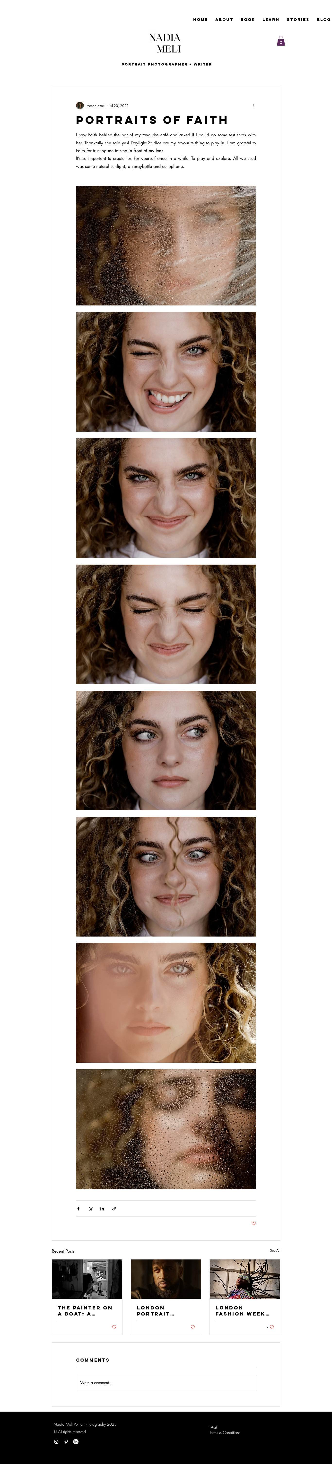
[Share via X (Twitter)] (90, 1208)
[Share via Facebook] (78, 1208)
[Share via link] (114, 1208)
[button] (281, 41)
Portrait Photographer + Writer (166, 64)
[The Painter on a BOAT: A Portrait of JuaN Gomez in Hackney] (87, 1279)
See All (275, 1250)
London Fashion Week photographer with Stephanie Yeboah (244, 1311)
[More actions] (253, 105)
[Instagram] (56, 1441)
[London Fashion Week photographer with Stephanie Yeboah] (245, 1279)
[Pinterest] (66, 1441)
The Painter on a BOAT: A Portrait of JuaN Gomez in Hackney (85, 1311)
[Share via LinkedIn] (102, 1208)
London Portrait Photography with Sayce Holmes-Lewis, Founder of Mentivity (163, 1311)
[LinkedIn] (76, 1441)
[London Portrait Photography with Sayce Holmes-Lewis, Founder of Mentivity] (166, 1279)
